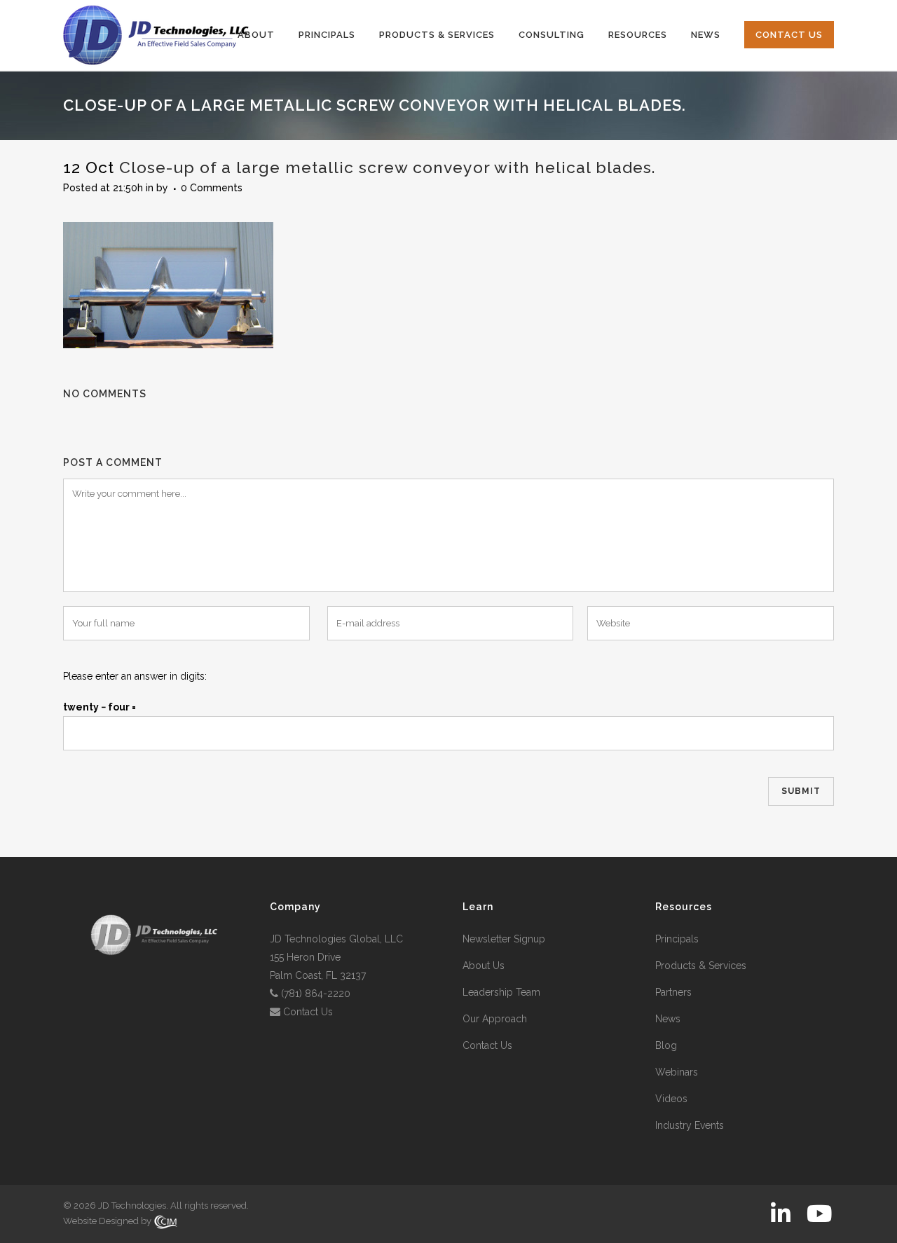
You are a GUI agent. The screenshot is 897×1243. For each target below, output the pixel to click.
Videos (671, 1098)
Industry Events (689, 1125)
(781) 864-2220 (315, 993)
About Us (484, 965)
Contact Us (308, 1011)
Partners (673, 992)
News (667, 1018)
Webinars (676, 1072)
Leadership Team (501, 992)
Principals (677, 939)
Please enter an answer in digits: (135, 676)
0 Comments (211, 187)
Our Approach (495, 1018)
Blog (666, 1045)
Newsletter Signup (504, 939)
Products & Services (700, 965)
